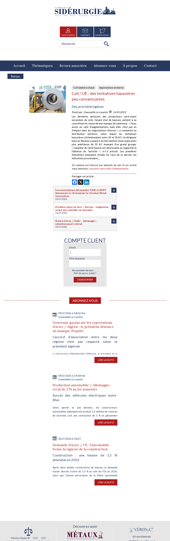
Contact (85, 35)
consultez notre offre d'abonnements (108, 168)
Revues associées (73, 66)
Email (72, 247)
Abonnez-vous (105, 66)
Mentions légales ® (20, 538)
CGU (35, 538)
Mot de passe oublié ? (85, 273)
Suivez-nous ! (102, 35)
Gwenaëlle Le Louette (96, 112)
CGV (43, 538)
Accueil (19, 66)
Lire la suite (106, 359)
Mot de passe (77, 258)
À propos (130, 66)
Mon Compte (68, 35)
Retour (15, 76)
